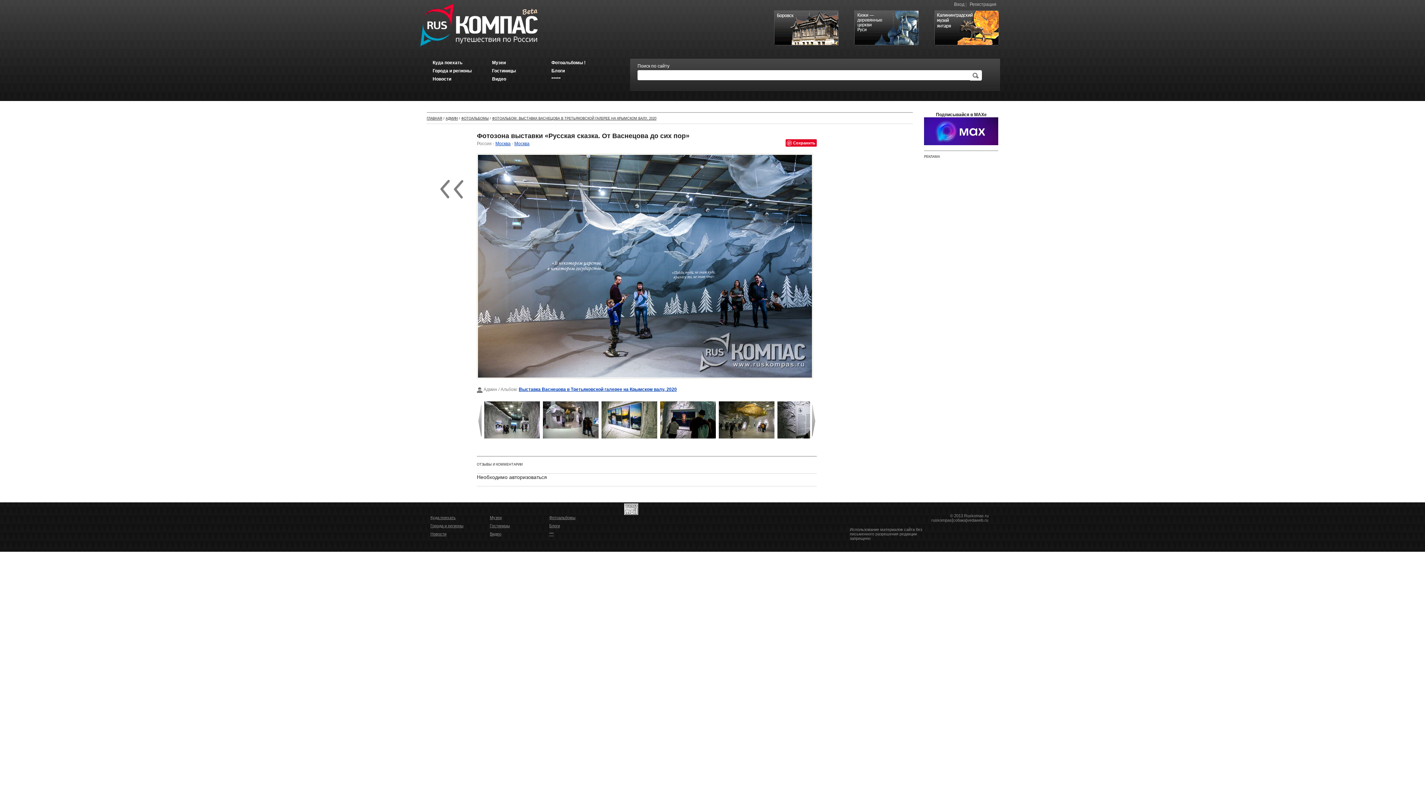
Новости (438, 534)
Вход (959, 4)
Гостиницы (500, 526)
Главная (434, 118)
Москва (503, 143)
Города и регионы (446, 526)
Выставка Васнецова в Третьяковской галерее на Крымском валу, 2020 (598, 389)
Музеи (496, 517)
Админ (452, 118)
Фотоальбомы (475, 118)
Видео (495, 534)
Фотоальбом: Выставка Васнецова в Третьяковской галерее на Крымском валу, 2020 (574, 118)
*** (551, 534)
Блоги (554, 526)
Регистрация (983, 4)
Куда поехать (443, 517)
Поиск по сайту (653, 66)
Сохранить (804, 143)
